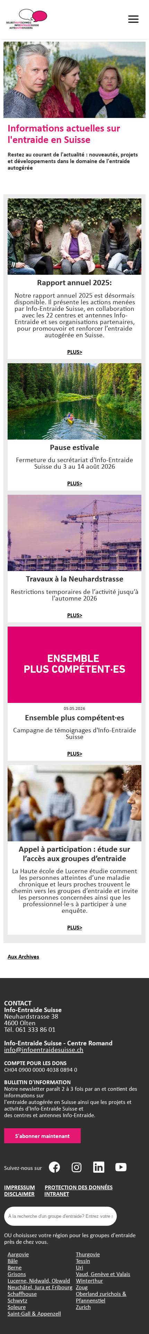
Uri (79, 1267)
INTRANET (56, 1193)
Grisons (17, 1274)
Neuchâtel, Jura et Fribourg (40, 1287)
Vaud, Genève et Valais (103, 1274)
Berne (14, 1267)
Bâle (13, 1261)
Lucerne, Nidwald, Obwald (39, 1280)
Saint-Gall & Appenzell (34, 1313)
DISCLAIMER (19, 1193)
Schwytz (17, 1300)
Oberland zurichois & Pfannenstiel (101, 1297)
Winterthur (89, 1280)
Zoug (82, 1287)
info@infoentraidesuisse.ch (44, 1049)
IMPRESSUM (19, 1187)
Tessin (83, 1261)
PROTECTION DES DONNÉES (79, 1187)
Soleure (17, 1307)
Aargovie (18, 1254)
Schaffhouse (22, 1294)
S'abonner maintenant (42, 1136)
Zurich (83, 1307)
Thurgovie (88, 1254)
